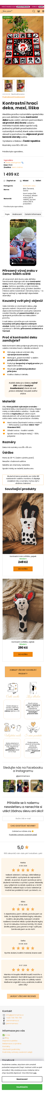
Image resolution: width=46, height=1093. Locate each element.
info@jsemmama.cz (15, 1015)
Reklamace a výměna (11, 1043)
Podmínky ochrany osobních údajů (23, 834)
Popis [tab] (7, 214)
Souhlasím (22, 1087)
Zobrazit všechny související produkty (23, 672)
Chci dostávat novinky (23, 825)
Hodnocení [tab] (17, 214)
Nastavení (22, 1079)
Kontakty (6, 1046)
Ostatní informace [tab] (33, 214)
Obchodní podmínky (11, 1049)
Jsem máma (17, 167)
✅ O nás (6, 1035)
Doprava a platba (9, 1040)
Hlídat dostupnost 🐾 (14, 162)
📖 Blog (5, 1038)
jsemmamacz (12, 1023)
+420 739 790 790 (14, 1018)
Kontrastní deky (29, 186)
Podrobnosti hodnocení (13, 97)
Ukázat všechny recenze (23, 996)
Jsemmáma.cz (12, 1020)
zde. (35, 1073)
